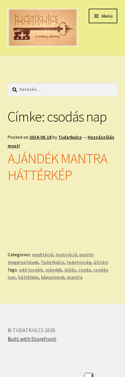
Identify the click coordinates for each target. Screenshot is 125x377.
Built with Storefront (32, 338)
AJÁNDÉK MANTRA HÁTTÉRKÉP (57, 167)
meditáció (42, 255)
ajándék (53, 270)
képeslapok (53, 277)
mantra (75, 277)
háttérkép (28, 277)
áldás (70, 270)
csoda (84, 270)
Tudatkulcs (70, 137)
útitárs (101, 262)
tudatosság (79, 262)
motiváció (66, 255)
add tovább (31, 270)
